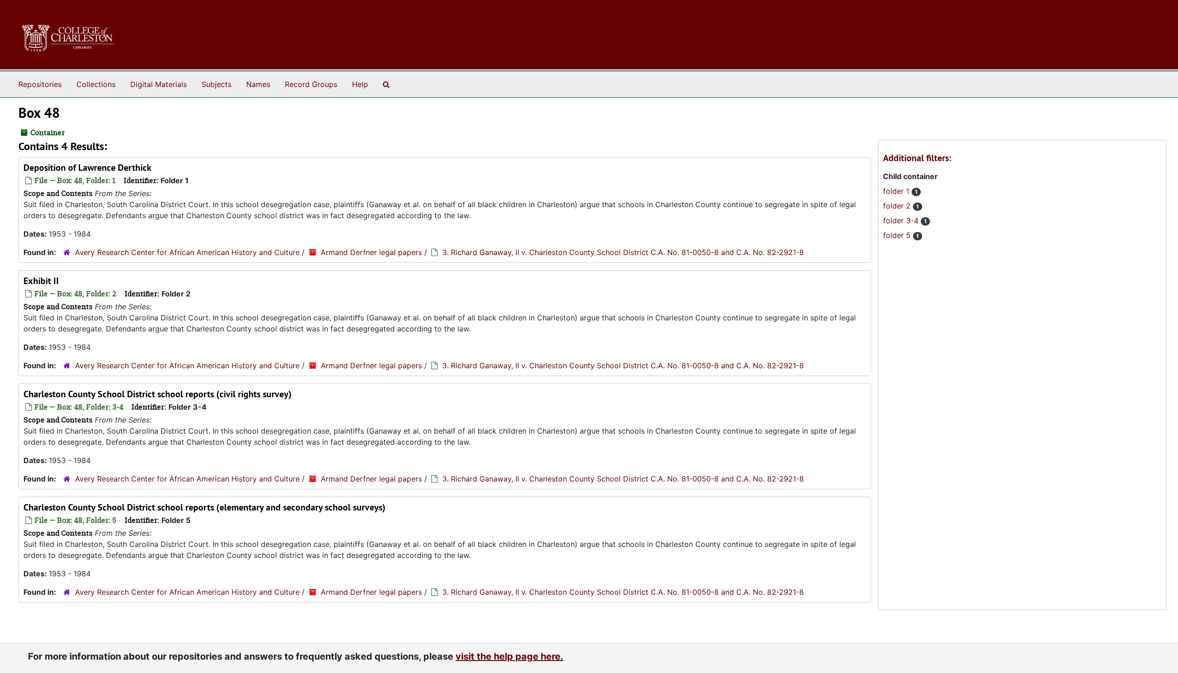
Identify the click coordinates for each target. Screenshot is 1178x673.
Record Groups (311, 84)
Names (258, 84)
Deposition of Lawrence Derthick (87, 168)
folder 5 (898, 235)
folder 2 (898, 205)
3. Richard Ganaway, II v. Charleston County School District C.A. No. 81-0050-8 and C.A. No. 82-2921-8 (623, 252)
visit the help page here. (509, 656)
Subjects (216, 84)
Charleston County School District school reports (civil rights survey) (157, 394)
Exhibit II (41, 281)
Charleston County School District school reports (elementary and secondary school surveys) (204, 507)
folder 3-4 (902, 220)
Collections (95, 84)
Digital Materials (158, 84)
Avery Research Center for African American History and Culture (187, 252)
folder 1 (897, 191)
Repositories (40, 84)
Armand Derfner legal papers (371, 252)
